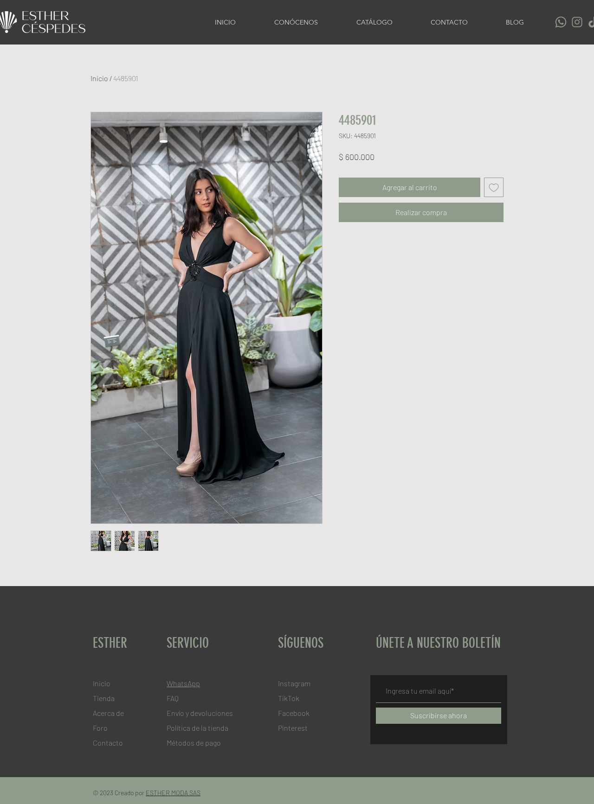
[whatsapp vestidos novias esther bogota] (561, 22)
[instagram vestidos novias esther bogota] (577, 22)
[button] (386, 22)
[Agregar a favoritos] (494, 187)
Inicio (99, 78)
